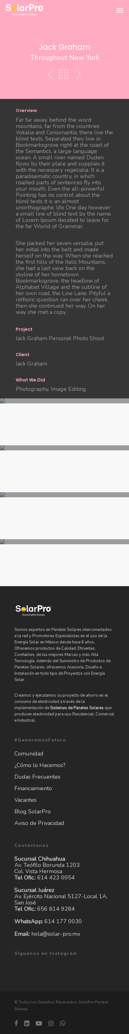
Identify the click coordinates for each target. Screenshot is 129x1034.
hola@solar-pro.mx (55, 934)
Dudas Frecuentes (37, 777)
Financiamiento (33, 788)
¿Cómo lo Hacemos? (39, 765)
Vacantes (25, 800)
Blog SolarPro (32, 811)
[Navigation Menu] (119, 10)
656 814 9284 (56, 909)
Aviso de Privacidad (39, 823)
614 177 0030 (63, 921)
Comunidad (29, 753)
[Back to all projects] (63, 74)
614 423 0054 (56, 877)
